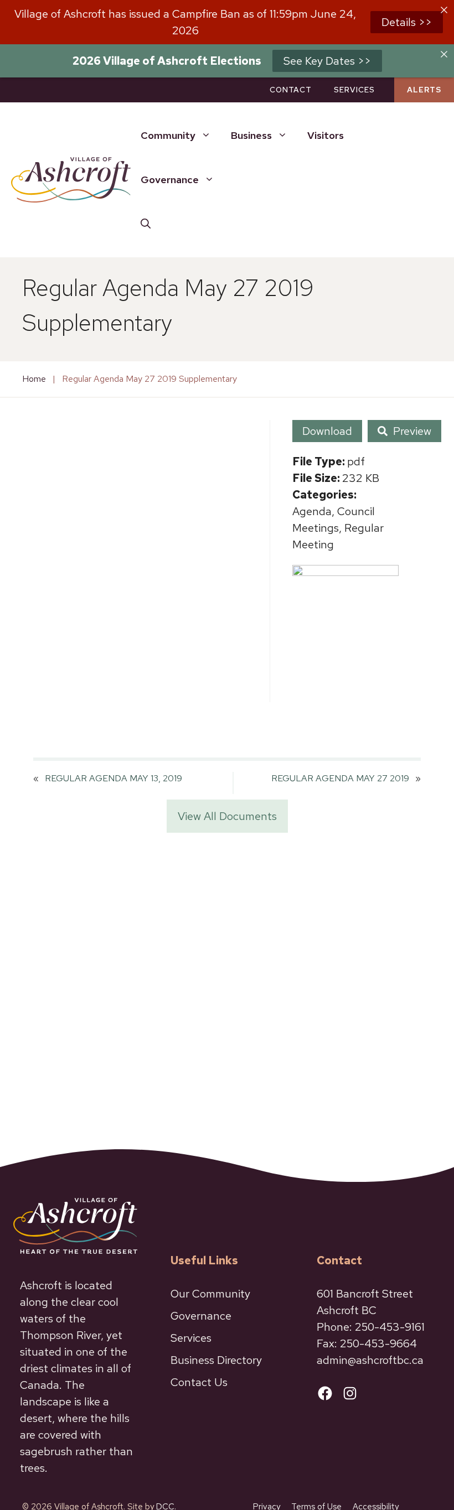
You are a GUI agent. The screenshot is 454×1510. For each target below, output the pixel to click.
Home (34, 379)
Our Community (210, 1293)
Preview (412, 431)
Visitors (325, 135)
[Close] (444, 10)
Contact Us (199, 1382)
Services (354, 90)
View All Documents (227, 816)
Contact (291, 90)
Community (168, 135)
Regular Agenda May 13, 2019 (113, 778)
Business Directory (216, 1360)
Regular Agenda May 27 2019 (340, 778)
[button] (146, 224)
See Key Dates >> (327, 61)
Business (251, 135)
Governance (170, 179)
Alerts (424, 90)
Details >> (406, 22)
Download (327, 431)
